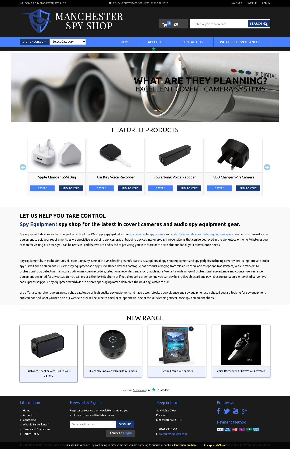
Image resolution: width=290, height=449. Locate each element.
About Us (156, 42)
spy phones (157, 234)
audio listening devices (186, 234)
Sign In (266, 3)
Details (42, 188)
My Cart (236, 3)
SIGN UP (125, 424)
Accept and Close (214, 445)
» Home (25, 410)
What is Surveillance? (239, 42)
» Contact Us (28, 419)
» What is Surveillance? (34, 424)
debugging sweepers (219, 234)
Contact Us (192, 42)
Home (126, 42)
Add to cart (71, 188)
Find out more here (185, 445)
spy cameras (137, 234)
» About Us (27, 415)
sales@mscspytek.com (173, 433)
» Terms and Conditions (35, 429)
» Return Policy (29, 433)
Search (256, 23)
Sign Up (252, 3)
